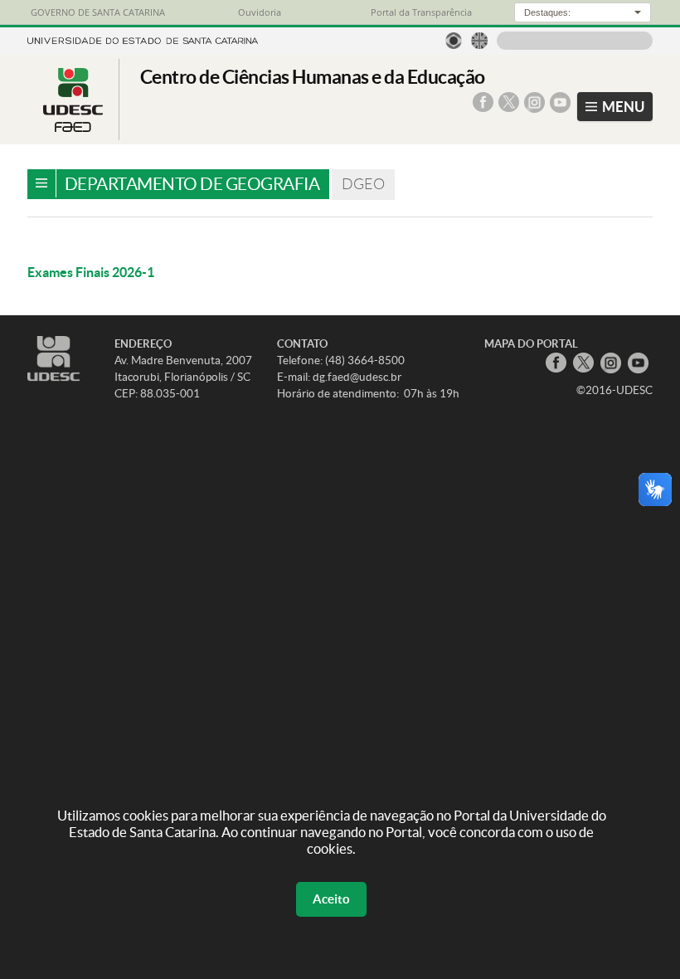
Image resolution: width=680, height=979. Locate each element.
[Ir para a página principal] (73, 126)
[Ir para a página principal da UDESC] (142, 39)
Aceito (331, 899)
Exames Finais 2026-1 (90, 272)
